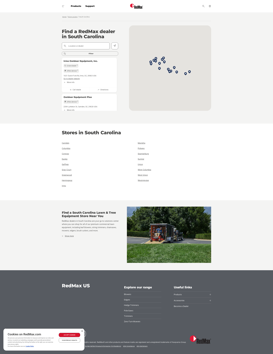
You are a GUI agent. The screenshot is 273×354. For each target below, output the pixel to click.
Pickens (141, 148)
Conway (65, 154)
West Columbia (144, 170)
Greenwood (67, 175)
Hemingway (67, 180)
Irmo (64, 186)
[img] (71, 66)
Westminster (143, 180)
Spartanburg (143, 154)
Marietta (141, 143)
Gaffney (65, 164)
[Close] (82, 331)
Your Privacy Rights (69, 340)
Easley (65, 159)
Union (140, 164)
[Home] (136, 6)
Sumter (141, 159)
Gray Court (66, 170)
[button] (153, 60)
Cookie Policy (30, 346)
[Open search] (203, 6)
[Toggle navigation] (63, 6)
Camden (65, 143)
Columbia (66, 148)
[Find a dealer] (209, 6)
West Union (143, 175)
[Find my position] (114, 45)
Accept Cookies (69, 335)
